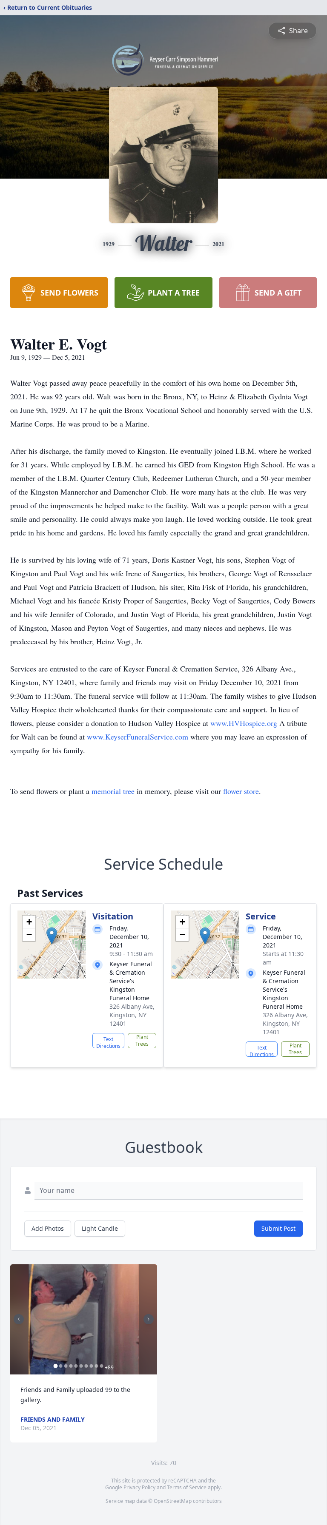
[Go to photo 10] (101, 1366)
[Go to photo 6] (81, 1366)
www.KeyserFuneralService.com (138, 736)
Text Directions (108, 1042)
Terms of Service (187, 1487)
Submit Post (278, 1228)
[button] (51, 936)
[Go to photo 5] (75, 1366)
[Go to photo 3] (65, 1366)
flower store (241, 791)
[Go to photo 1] (55, 1366)
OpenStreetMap (173, 1501)
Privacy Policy (139, 1487)
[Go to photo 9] (96, 1366)
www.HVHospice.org (244, 723)
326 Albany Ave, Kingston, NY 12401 (132, 1014)
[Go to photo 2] (60, 1366)
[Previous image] (19, 1319)
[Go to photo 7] (86, 1366)
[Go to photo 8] (91, 1366)
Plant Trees (142, 1040)
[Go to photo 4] (70, 1366)
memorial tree (113, 791)
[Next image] (148, 1319)
